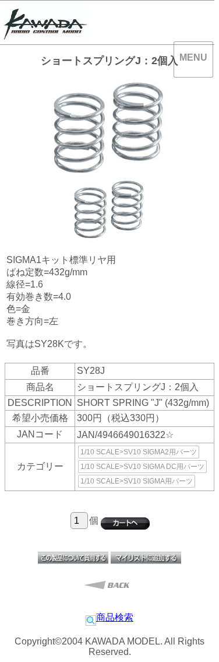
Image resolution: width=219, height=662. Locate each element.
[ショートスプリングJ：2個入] (109, 237)
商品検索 (114, 617)
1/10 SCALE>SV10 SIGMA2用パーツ (138, 452)
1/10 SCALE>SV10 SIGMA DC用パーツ (142, 467)
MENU (193, 57)
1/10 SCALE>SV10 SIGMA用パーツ (136, 481)
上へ (198, 641)
